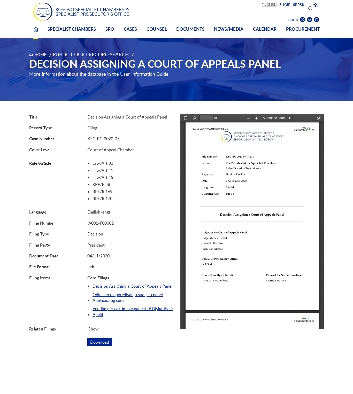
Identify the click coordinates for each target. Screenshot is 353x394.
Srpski (299, 4)
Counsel (157, 29)
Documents (190, 29)
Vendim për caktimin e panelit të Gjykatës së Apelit (133, 311)
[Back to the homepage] (81, 12)
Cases (130, 29)
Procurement (303, 29)
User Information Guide (144, 74)
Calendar (265, 29)
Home (35, 32)
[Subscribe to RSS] (315, 5)
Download (101, 342)
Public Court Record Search (91, 54)
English (269, 4)
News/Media (228, 29)
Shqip (284, 4)
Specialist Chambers (72, 29)
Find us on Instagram (316, 19)
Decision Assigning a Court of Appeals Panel (132, 286)
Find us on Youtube (309, 19)
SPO (109, 29)
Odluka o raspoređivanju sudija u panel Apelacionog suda (128, 297)
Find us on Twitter (302, 19)
